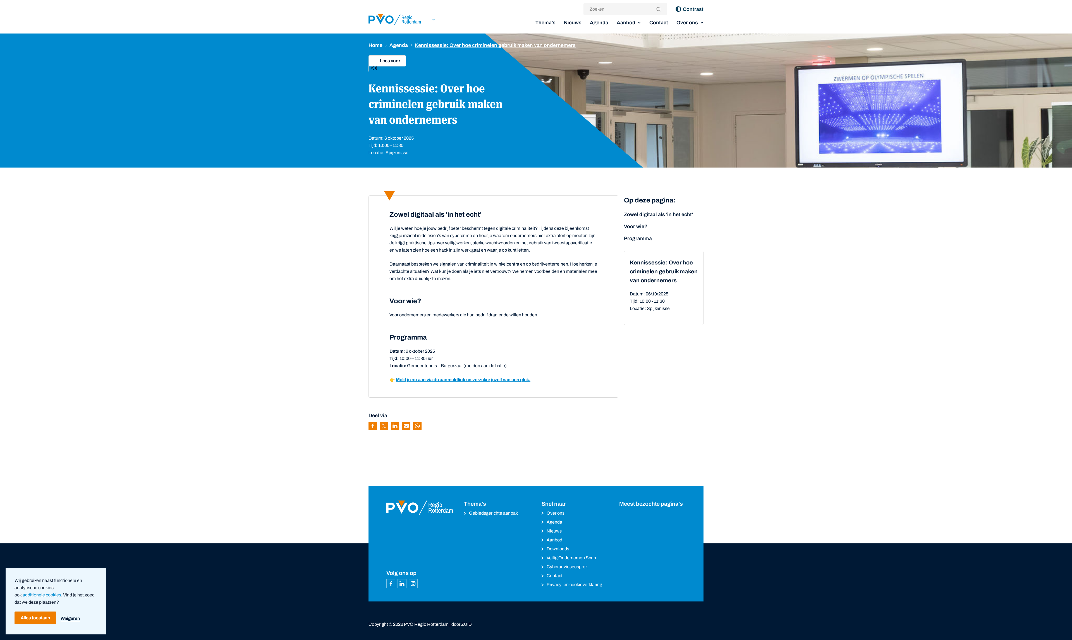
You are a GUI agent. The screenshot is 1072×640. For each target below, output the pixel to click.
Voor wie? (635, 226)
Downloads (558, 548)
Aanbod (626, 22)
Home (375, 45)
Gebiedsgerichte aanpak (493, 513)
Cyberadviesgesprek (567, 566)
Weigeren (70, 618)
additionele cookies (42, 595)
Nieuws (573, 22)
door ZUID (461, 624)
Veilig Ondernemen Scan (571, 557)
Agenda (599, 22)
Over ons (687, 22)
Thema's (545, 22)
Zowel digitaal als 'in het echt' (658, 214)
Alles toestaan (35, 617)
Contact (658, 22)
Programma (638, 238)
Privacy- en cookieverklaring (574, 584)
